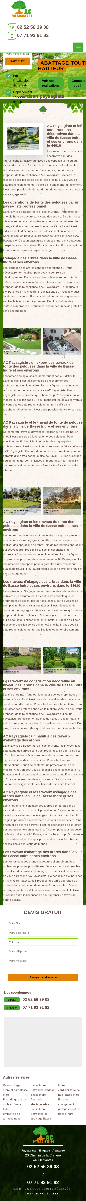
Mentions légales (43, 1193)
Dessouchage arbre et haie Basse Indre (15, 1090)
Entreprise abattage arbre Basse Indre (40, 1104)
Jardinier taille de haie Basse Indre (69, 1092)
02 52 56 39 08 (33, 27)
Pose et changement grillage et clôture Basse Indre (69, 1106)
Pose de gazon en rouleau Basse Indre (14, 1104)
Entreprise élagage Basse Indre (43, 1092)
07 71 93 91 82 (33, 35)
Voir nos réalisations (51, 83)
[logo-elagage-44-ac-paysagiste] (21, 9)
